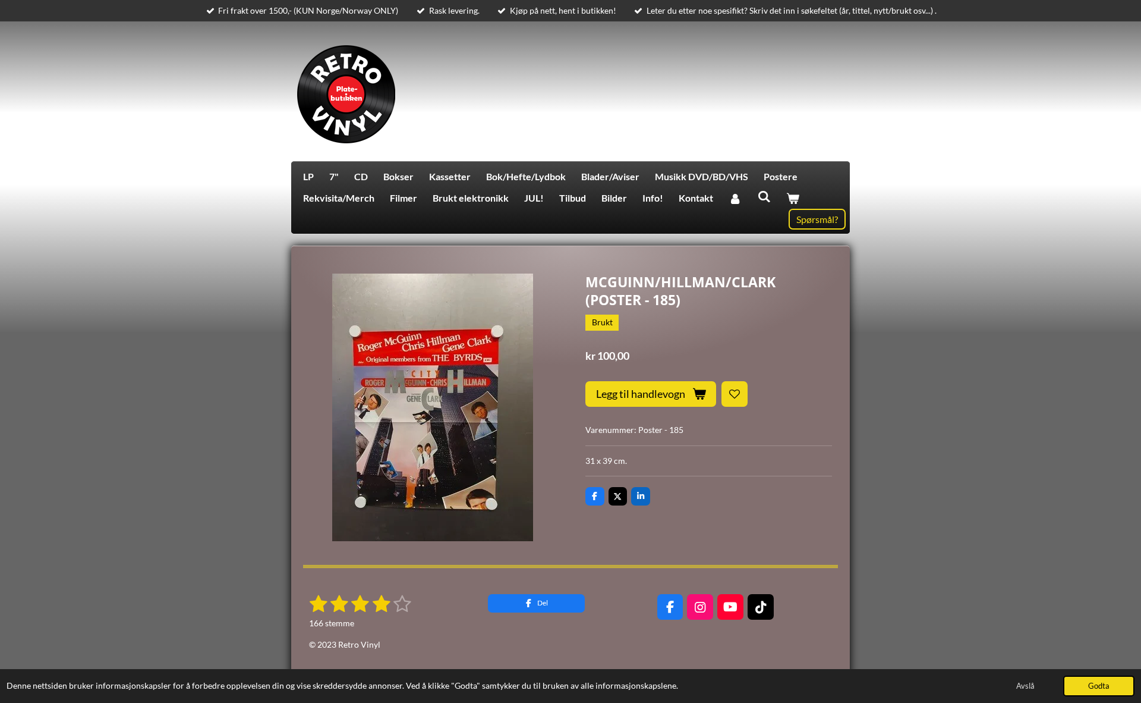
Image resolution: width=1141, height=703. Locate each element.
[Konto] (735, 198)
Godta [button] (1099, 686)
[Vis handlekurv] (792, 198)
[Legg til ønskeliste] (734, 394)
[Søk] (763, 196)
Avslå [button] (1025, 686)
